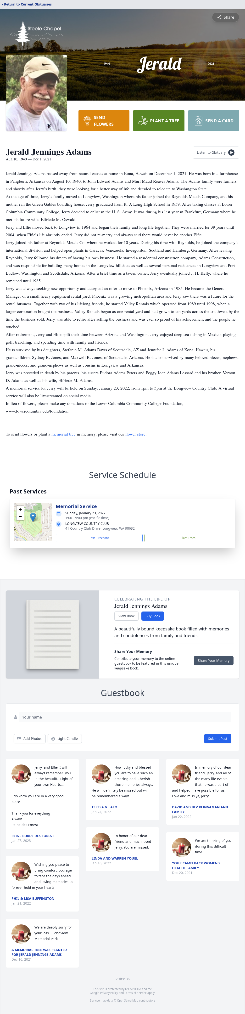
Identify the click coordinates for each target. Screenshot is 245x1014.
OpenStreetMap (127, 1000)
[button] (33, 517)
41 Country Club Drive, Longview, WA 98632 (100, 528)
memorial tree (63, 434)
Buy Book (152, 616)
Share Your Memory (213, 660)
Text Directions (99, 538)
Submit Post (217, 738)
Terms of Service (135, 993)
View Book (126, 616)
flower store (135, 434)
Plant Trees (188, 538)
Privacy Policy (109, 993)
